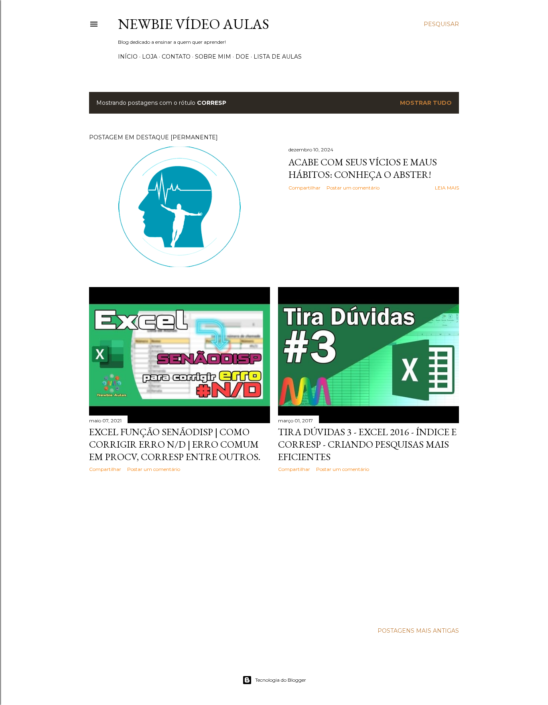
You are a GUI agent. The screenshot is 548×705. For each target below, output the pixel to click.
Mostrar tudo (426, 102)
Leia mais (447, 188)
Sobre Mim (213, 56)
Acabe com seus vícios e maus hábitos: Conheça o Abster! (362, 168)
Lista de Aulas (278, 56)
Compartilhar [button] (304, 188)
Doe (242, 56)
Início (128, 56)
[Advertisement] (179, 548)
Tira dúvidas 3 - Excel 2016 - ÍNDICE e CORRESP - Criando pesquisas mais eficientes (367, 444)
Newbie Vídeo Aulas (193, 23)
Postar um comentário (353, 188)
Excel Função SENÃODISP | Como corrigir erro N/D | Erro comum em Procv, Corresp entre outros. (174, 444)
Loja (149, 56)
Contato (176, 56)
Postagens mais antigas (418, 630)
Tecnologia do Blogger (280, 680)
